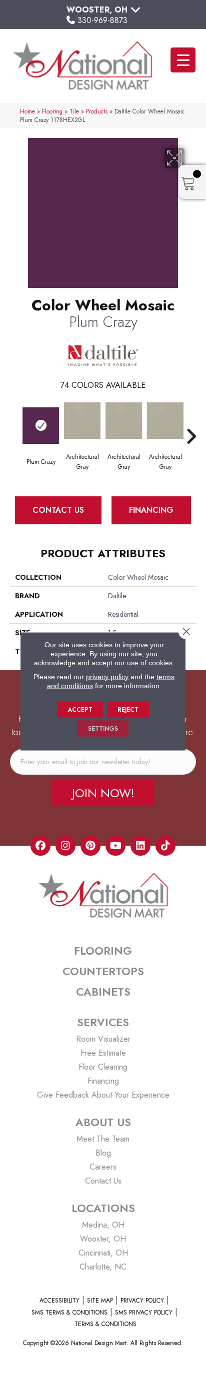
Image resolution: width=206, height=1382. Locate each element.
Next (191, 421)
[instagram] (66, 846)
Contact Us (58, 510)
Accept (80, 709)
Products (97, 111)
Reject (128, 709)
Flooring (52, 111)
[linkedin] (140, 846)
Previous (15, 421)
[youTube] (116, 846)
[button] (103, 793)
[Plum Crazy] (41, 425)
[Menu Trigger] (183, 59)
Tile (74, 111)
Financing (151, 510)
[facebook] (40, 846)
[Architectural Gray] (82, 420)
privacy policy (107, 676)
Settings (103, 728)
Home (27, 111)
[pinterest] (90, 846)
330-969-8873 (103, 20)
